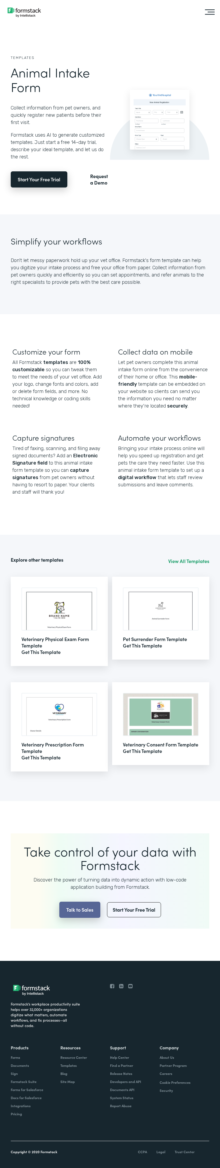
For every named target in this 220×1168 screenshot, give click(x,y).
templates (55, 362)
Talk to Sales (79, 909)
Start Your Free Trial (39, 179)
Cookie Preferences (175, 1082)
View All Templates (188, 561)
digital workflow (137, 477)
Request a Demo (99, 179)
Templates (23, 58)
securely (177, 406)
